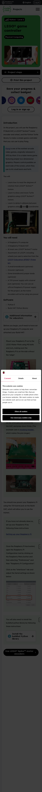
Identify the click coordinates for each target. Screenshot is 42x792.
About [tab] (34, 378)
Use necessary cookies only (21, 418)
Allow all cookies (21, 411)
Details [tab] (21, 378)
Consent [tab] (7, 378)
